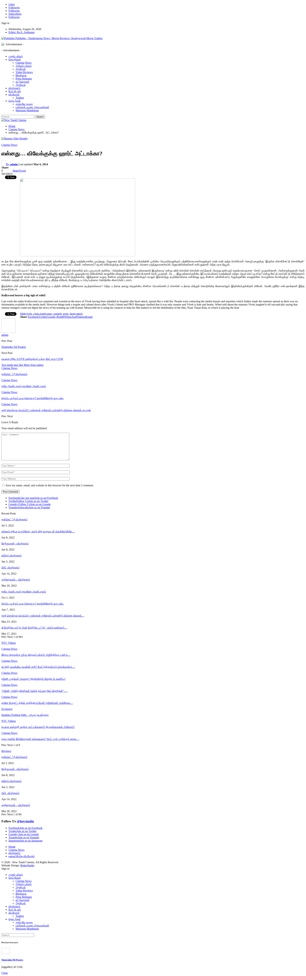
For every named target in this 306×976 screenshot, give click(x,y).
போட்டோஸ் (14, 91)
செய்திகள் (14, 59)
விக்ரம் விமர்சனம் (11, 555)
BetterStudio (27, 865)
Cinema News (24, 62)
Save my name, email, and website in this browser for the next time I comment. (50, 485)
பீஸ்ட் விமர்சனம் (10, 567)
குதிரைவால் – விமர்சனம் (15, 579)
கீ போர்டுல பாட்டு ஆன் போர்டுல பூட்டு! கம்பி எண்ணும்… (34, 627)
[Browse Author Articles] (8, 331)
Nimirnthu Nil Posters (13, 346)
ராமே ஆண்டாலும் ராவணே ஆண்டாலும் (23, 591)
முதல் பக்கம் (15, 56)
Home (11, 846)
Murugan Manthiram (27, 110)
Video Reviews (24, 72)
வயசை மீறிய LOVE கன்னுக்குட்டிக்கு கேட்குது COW (32, 358)
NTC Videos (8, 720)
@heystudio (25, 821)
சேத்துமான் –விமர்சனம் (15, 543)
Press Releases (24, 78)
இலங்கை (21, 75)
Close (4, 972)
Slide (23, 313)
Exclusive (6, 708)
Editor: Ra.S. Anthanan (21, 32)
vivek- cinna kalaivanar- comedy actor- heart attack (54, 313)
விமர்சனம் (14, 88)
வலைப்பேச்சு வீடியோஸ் (21, 856)
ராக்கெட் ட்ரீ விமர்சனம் (14, 519)
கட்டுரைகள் (22, 81)
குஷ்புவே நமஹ (24, 104)
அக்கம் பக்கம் (24, 65)
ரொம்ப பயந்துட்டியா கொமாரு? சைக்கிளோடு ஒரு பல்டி (32, 603)
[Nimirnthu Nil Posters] (5, 952)
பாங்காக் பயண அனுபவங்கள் (32, 107)
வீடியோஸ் (13, 94)
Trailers (20, 97)
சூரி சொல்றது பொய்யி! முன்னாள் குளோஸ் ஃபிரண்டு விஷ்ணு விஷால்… (42, 615)
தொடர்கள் (14, 100)
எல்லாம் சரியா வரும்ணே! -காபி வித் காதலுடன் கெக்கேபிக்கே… (38, 531)
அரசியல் (21, 69)
